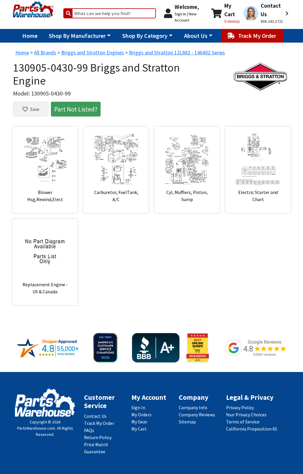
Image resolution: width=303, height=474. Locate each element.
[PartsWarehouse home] (33, 7)
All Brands (45, 52)
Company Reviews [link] (197, 415)
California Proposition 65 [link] (251, 429)
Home (30, 35)
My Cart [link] (139, 429)
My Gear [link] (139, 422)
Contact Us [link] (95, 416)
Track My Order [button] (258, 35)
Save (34, 109)
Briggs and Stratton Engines (92, 52)
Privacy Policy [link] (240, 407)
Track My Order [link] (99, 423)
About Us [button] (195, 35)
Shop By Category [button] (144, 35)
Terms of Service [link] (243, 422)
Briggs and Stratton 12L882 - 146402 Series (177, 52)
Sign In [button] (180, 14)
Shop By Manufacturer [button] (77, 35)
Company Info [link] (193, 407)
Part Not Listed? (75, 109)
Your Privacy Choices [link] (246, 415)
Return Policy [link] (98, 437)
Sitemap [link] (187, 422)
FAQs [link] (89, 430)
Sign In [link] (138, 407)
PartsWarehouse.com (36, 428)
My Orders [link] (141, 415)
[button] (266, 13)
